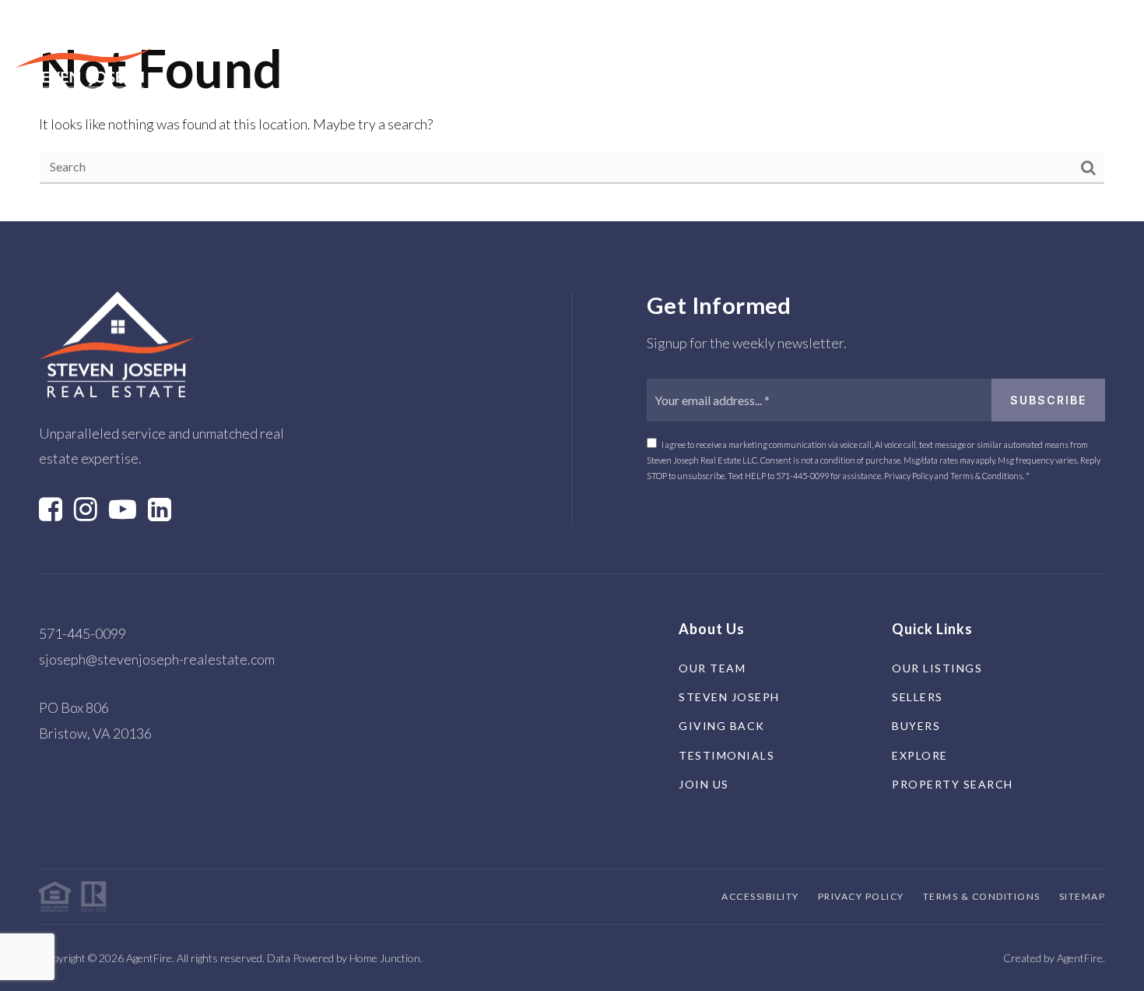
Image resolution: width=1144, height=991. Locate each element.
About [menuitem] (672, 54)
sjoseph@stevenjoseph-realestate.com (157, 659)
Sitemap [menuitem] (1082, 896)
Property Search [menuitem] (952, 784)
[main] (572, 110)
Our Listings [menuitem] (937, 668)
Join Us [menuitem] (704, 784)
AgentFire (1080, 958)
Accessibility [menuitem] (760, 896)
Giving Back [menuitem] (722, 725)
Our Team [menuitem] (712, 668)
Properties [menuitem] (346, 54)
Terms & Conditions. (987, 476)
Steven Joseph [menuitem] (729, 697)
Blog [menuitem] (741, 54)
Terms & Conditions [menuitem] (981, 896)
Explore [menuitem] (602, 54)
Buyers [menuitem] (521, 54)
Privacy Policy (909, 476)
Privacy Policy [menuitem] (861, 896)
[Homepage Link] (84, 52)
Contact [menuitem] (808, 54)
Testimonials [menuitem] (726, 755)
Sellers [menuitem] (441, 54)
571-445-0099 (802, 476)
